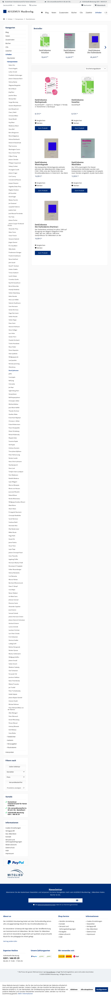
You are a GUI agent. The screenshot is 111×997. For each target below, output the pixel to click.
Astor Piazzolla (13, 556)
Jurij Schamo (12, 610)
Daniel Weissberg (13, 720)
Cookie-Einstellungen (13, 828)
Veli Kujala (11, 445)
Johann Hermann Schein (15, 617)
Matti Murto (12, 505)
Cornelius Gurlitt (13, 279)
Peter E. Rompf (13, 586)
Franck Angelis (12, 68)
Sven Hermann (13, 306)
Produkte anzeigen (14, 788)
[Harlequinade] (51, 86)
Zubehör (9, 51)
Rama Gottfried (13, 259)
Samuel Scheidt (13, 613)
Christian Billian (13, 116)
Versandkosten (50, 972)
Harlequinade (41, 101)
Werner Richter (13, 579)
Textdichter (11, 737)
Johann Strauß (12, 660)
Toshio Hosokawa (13, 343)
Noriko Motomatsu (14, 499)
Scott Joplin (11, 377)
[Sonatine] (45, 40)
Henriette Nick (12, 526)
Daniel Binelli (12, 119)
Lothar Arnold (12, 72)
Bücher (8, 43)
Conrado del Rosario (14, 180)
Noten (8, 36)
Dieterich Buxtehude (14, 143)
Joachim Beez (12, 95)
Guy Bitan (11, 122)
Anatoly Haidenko (13, 289)
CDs (7, 47)
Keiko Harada (12, 296)
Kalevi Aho (11, 65)
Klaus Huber (12, 347)
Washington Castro (14, 149)
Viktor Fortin (12, 232)
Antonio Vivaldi (13, 701)
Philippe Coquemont (14, 163)
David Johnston (13, 370)
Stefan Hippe (12, 320)
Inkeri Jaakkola (12, 354)
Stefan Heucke (12, 316)
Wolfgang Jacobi (13, 357)
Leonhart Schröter (14, 630)
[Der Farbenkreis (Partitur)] (94, 40)
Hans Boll (11, 129)
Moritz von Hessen (14, 488)
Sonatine (45, 51)
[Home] (42, 12)
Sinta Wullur (12, 733)
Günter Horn (12, 337)
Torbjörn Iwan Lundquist (15, 472)
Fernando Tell (12, 674)
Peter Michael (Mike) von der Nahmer (16, 708)
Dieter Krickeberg (13, 431)
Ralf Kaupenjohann (14, 397)
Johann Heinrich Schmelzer (16, 620)
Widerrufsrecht (11, 845)
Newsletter (91, 924)
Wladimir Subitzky (13, 667)
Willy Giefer (12, 249)
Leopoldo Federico (14, 207)
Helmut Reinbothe (14, 573)
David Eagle (12, 197)
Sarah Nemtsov (13, 519)
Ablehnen (74, 989)
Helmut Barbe (12, 82)
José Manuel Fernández (15, 213)
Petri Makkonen (13, 475)
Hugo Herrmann (13, 313)
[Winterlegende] (51, 148)
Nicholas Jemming (14, 364)
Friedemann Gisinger (14, 252)
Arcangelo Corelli (13, 170)
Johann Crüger (12, 173)
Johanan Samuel (13, 600)
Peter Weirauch (13, 716)
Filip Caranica (12, 146)
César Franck (12, 235)
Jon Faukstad (12, 203)
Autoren (10, 740)
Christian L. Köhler (14, 421)
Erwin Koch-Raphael (14, 418)
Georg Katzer (12, 394)
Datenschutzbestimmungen (47, 905)
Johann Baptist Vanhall (15, 697)
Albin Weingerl (12, 713)
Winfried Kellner (13, 404)
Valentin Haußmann (14, 303)
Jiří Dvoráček (12, 193)
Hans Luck (11, 468)
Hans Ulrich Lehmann (15, 461)
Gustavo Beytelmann (14, 105)
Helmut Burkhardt (14, 139)
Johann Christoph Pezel (15, 552)
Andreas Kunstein (13, 448)
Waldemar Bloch (13, 126)
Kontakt (8, 837)
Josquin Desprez (13, 183)
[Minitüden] (69, 40)
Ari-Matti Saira (12, 596)
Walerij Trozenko (13, 684)
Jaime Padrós (12, 542)
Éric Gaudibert (12, 246)
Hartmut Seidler (13, 640)
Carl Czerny (12, 176)
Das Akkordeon (11, 834)
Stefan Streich (12, 664)
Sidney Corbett (13, 166)
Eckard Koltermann (14, 424)
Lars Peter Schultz (14, 633)
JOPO (10, 374)
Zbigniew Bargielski (14, 85)
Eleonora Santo (13, 603)
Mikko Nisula (12, 532)
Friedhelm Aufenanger (15, 75)
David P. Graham (13, 266)
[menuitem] (100, 5)
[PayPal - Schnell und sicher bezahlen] (16, 862)
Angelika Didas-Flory (14, 186)
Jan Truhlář (11, 687)
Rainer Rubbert (13, 593)
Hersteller (10, 772)
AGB (7, 850)
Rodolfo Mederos (13, 478)
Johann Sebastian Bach (15, 79)
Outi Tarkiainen (13, 671)
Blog (7, 32)
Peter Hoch (11, 323)
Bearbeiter (11, 58)
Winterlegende (41, 163)
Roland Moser (12, 495)
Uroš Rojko (11, 590)
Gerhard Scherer (13, 623)
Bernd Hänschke (13, 286)
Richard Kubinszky (14, 434)
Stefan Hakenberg (14, 293)
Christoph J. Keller (13, 401)
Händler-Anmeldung (66, 921)
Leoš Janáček (12, 360)
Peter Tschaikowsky (14, 691)
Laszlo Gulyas (12, 276)
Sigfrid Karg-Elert (13, 391)
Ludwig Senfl (12, 644)
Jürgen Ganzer (12, 242)
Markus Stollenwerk (14, 654)
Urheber (9, 54)
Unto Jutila (11, 384)
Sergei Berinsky (13, 102)
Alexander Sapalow (14, 606)
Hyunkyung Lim (13, 465)
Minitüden (69, 51)
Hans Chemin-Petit (14, 153)
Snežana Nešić (13, 522)
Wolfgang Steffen (13, 657)
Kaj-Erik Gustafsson (14, 283)
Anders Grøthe (13, 269)
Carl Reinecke (12, 576)
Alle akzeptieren (87, 989)
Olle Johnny (11, 367)
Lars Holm (11, 333)
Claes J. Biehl (12, 112)
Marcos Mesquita (13, 485)
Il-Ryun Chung (12, 156)
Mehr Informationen (25, 994)
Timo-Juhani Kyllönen (14, 451)
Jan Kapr (11, 387)
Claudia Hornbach (14, 340)
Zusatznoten (10, 40)
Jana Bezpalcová (13, 109)
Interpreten (10, 752)
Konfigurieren (101, 989)
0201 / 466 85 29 (11, 958)
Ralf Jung (11, 381)
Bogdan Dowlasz (13, 190)
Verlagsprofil (10, 831)
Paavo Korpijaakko (14, 428)
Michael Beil (12, 99)
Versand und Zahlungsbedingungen (14, 841)
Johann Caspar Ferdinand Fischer (16, 224)
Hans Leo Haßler (13, 300)
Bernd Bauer (12, 89)
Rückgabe (62, 932)
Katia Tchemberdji (14, 681)
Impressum (10, 853)
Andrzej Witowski (13, 726)
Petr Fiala (11, 217)
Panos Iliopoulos (13, 350)
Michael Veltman (13, 704)
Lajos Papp (11, 549)
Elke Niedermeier (13, 529)
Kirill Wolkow (12, 730)
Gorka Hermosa (13, 310)
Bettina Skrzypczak (14, 647)
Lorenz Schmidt (13, 627)
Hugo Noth (11, 536)
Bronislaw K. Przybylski (15, 566)
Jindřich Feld (12, 210)
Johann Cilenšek (13, 159)
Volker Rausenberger (14, 569)
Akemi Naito (12, 509)
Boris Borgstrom (13, 132)
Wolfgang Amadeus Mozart (16, 502)
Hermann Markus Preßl (15, 563)
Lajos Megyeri (12, 482)
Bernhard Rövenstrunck (15, 583)
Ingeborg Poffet (13, 559)
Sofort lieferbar (14, 767)
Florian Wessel (12, 723)
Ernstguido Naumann (14, 512)
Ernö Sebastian (13, 637)
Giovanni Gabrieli (13, 239)
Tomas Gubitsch (13, 273)
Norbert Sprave (13, 650)
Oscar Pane (12, 546)
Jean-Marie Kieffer (14, 407)
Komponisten (12, 62)
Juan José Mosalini (14, 492)
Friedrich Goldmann (14, 256)
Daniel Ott (11, 539)
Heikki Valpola (12, 694)
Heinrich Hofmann (14, 327)
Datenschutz (10, 848)
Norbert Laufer (13, 458)
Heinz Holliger (12, 330)
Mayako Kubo (12, 438)
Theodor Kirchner (13, 411)
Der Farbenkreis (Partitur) (94, 51)
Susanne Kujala (13, 441)
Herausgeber (12, 744)
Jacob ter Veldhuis (13, 677)
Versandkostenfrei (15, 782)
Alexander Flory (13, 229)
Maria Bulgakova (13, 136)
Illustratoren (11, 747)
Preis (8, 777)
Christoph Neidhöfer (14, 515)
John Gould (11, 262)
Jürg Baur (11, 92)
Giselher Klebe (12, 414)
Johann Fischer (12, 220)
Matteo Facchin (13, 200)
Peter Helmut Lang (14, 455)
